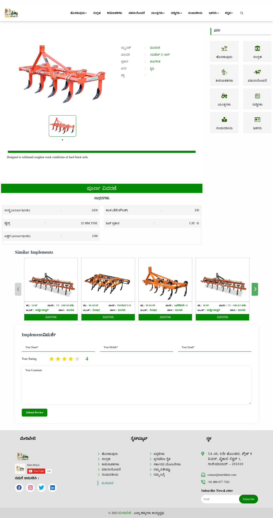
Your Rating (29, 358)
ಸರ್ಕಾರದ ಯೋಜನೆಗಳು (167, 464)
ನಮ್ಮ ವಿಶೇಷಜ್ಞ (162, 469)
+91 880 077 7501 (219, 482)
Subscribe (248, 499)
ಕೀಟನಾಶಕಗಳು (114, 13)
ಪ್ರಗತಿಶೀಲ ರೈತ (162, 459)
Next (255, 289)
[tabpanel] (62, 126)
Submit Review (34, 412)
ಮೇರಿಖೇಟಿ (107, 483)
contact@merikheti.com (222, 474)
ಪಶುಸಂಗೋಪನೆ (137, 13)
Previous (18, 289)
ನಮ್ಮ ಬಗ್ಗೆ (159, 474)
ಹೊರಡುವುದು (110, 454)
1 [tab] (62, 140)
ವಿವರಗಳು (51, 317)
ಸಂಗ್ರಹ (97, 13)
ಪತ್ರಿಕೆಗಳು (159, 454)
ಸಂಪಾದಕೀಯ (195, 13)
